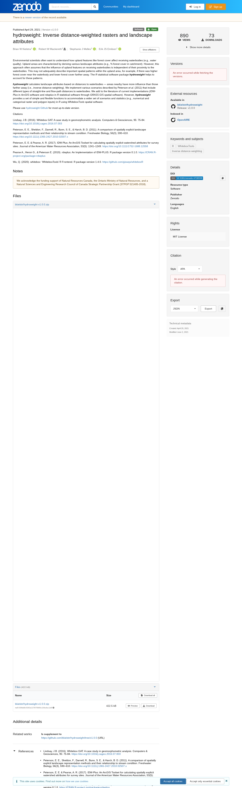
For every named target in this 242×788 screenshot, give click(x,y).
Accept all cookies (173, 781)
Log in (197, 6)
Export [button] (208, 308)
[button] (86, 204)
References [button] (26, 751)
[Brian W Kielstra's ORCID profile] (34, 49)
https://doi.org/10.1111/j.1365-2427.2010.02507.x (40, 136)
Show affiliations (149, 50)
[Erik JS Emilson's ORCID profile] (119, 49)
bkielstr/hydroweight (189, 104)
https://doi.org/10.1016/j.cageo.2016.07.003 (37, 123)
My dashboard (131, 6)
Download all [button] (149, 695)
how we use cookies (77, 781)
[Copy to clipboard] (222, 178)
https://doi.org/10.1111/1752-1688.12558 (125, 146)
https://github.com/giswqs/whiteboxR (122, 161)
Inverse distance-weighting (187, 151)
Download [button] (150, 706)
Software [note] (138, 29)
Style (173, 268)
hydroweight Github (37, 107)
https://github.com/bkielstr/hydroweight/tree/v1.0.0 (69, 737)
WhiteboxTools (186, 146)
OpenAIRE (183, 119)
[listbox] (190, 269)
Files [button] (22, 687)
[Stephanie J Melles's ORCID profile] (94, 49)
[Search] (95, 6)
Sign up (217, 6)
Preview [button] (134, 706)
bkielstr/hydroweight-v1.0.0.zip (32, 703)
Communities (110, 6)
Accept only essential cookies (205, 781)
